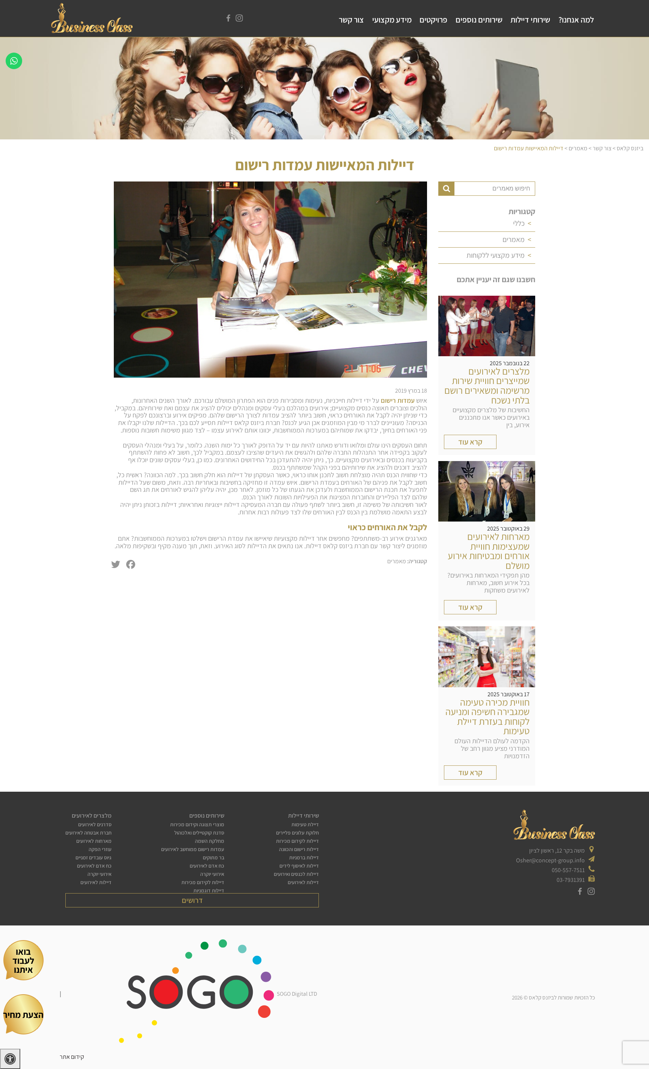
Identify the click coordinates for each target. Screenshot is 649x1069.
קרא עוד (470, 442)
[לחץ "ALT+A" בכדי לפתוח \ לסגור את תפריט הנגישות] (10, 1059)
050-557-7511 (568, 870)
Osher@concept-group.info (550, 860)
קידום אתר (72, 1057)
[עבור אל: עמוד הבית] (92, 31)
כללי (519, 223)
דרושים (192, 900)
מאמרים (514, 239)
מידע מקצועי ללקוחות (495, 255)
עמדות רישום (398, 400)
